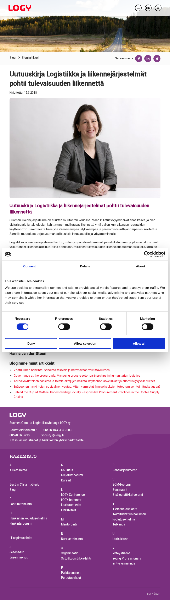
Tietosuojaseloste (125, 509)
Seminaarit (120, 489)
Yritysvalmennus (124, 563)
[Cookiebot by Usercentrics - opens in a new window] (147, 254)
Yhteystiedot (121, 553)
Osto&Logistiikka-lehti (76, 558)
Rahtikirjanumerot (125, 470)
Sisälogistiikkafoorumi (128, 494)
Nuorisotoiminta (72, 539)
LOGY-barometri (71, 500)
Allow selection (85, 343)
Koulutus (67, 470)
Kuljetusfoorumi (72, 475)
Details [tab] (85, 266)
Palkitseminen (70, 573)
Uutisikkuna (120, 539)
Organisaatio (69, 553)
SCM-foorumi (122, 484)
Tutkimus (119, 524)
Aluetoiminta (18, 470)
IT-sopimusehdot (21, 538)
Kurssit (66, 480)
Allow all (139, 343)
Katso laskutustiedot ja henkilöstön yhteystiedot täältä (47, 440)
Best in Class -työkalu (24, 484)
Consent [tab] (29, 266)
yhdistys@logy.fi (52, 435)
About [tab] (140, 266)
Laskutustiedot (71, 505)
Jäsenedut (17, 552)
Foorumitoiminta (21, 504)
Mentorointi (69, 524)
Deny (31, 343)
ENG (148, 8)
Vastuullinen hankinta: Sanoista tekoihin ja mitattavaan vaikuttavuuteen (62, 370)
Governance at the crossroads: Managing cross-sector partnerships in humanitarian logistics (77, 375)
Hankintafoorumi (21, 523)
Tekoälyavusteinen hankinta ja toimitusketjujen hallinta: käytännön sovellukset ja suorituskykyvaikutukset (84, 381)
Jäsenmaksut (19, 557)
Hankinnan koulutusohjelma (28, 518)
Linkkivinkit (68, 510)
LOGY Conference (73, 494)
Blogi (13, 57)
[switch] (64, 326)
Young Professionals (127, 558)
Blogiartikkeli (30, 57)
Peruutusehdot (71, 578)
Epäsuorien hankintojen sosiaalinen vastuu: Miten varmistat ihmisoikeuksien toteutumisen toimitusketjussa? (87, 386)
